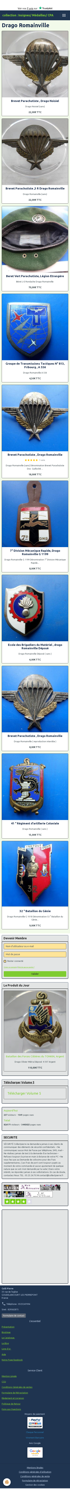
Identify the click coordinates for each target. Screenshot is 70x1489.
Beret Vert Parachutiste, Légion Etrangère (35, 276)
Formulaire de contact (13, 1316)
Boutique (6, 1332)
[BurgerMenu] (64, 15)
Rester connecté (15, 961)
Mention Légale (9, 1376)
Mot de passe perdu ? (26, 967)
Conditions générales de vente (35, 1476)
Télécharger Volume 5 (24, 1093)
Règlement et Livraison (13, 1398)
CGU (4, 1382)
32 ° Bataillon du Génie (35, 911)
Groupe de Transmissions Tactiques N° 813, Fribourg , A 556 (35, 365)
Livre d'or (6, 1349)
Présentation (8, 1327)
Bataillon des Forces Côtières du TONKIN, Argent (35, 1056)
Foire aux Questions (11, 1409)
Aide (4, 1354)
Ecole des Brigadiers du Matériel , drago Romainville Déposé (35, 646)
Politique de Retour (11, 1404)
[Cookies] (7, 1482)
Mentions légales (35, 1468)
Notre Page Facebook (12, 1360)
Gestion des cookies (35, 1485)
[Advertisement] (35, 1247)
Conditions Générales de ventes (17, 1387)
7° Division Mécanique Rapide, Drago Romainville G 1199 (35, 552)
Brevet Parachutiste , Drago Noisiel (35, 100)
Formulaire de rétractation (35, 1480)
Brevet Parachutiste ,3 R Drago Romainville (35, 188)
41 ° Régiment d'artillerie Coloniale (35, 823)
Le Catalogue (8, 1338)
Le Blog (5, 1343)
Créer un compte (10, 967)
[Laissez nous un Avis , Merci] (35, 1452)
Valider (35, 974)
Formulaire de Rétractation (15, 1393)
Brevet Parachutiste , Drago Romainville (35, 454)
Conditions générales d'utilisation (35, 1472)
